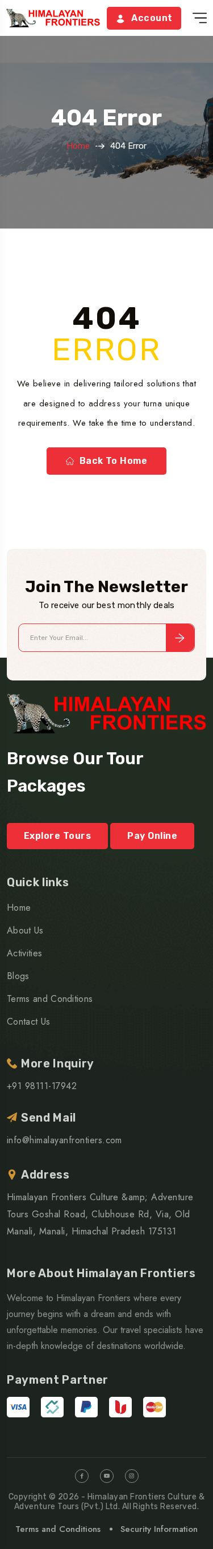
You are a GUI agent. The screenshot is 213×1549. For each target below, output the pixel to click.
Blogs (18, 976)
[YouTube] (107, 1476)
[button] (200, 18)
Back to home (114, 460)
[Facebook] (82, 1476)
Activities (24, 953)
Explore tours (57, 835)
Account (151, 18)
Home (78, 146)
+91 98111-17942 (42, 1086)
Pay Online (152, 835)
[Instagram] (132, 1476)
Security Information (159, 1529)
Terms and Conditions (50, 998)
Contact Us (28, 1021)
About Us (25, 930)
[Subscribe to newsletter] (180, 637)
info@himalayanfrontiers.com (64, 1140)
